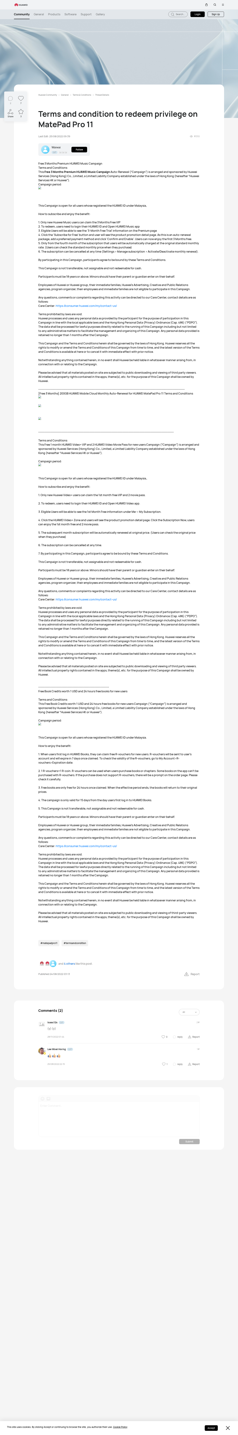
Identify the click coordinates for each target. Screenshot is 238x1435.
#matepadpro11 (48, 943)
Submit (189, 1141)
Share (10, 116)
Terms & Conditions (82, 94)
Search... (180, 14)
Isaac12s (52, 1022)
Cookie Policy (120, 1427)
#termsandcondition (75, 943)
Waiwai (56, 147)
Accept (211, 1428)
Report (195, 974)
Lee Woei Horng (56, 1049)
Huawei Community (47, 94)
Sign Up (216, 14)
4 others (69, 964)
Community (22, 14)
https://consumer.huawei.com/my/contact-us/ (86, 306)
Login (198, 14)
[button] (206, 4)
